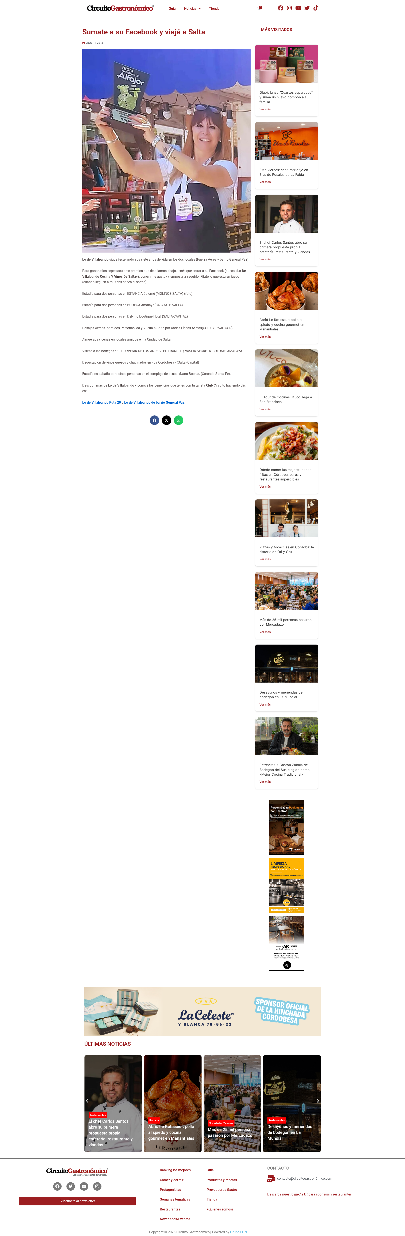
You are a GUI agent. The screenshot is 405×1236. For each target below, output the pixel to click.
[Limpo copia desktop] (286, 885)
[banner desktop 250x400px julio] (286, 827)
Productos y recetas (222, 1180)
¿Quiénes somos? (220, 1209)
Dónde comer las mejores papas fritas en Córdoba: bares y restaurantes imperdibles (285, 474)
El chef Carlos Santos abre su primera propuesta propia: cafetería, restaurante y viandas (284, 247)
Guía (172, 9)
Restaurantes (98, 1115)
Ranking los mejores (175, 1170)
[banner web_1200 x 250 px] (202, 1011)
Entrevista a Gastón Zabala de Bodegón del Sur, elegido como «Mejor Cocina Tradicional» (284, 769)
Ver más (265, 109)
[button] (154, 420)
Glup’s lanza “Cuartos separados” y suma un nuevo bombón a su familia (286, 97)
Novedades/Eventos (221, 1123)
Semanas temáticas (175, 1199)
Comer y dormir (172, 1180)
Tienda (214, 9)
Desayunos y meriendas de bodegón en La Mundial (289, 1132)
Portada (154, 1120)
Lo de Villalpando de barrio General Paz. (154, 402)
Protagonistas (170, 1190)
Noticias (190, 9)
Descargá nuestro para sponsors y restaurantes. (309, 1194)
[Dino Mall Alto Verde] (286, 943)
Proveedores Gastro (222, 1190)
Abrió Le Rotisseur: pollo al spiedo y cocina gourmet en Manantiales (281, 324)
